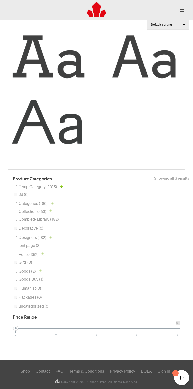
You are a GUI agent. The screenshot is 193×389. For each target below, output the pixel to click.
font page (30, 245)
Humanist (30, 288)
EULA (146, 371)
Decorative (31, 228)
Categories (33, 203)
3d (24, 194)
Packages (30, 297)
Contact (43, 371)
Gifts (25, 262)
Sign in (164, 371)
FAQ (59, 371)
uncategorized (34, 306)
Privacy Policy (122, 371)
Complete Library (39, 219)
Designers (32, 237)
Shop (25, 371)
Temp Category (38, 186)
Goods (27, 271)
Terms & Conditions (86, 371)
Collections (32, 211)
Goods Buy (31, 279)
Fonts (29, 254)
